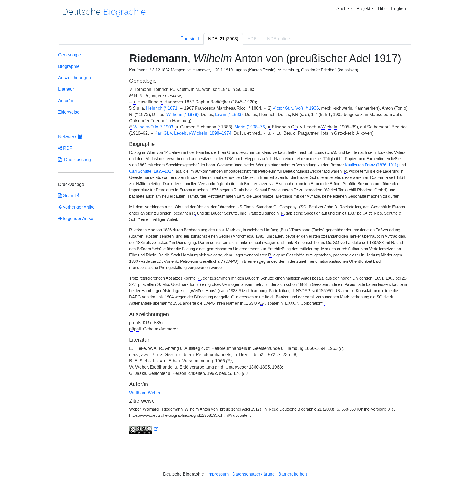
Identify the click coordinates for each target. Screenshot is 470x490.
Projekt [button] (363, 8)
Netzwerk (68, 136)
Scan (68, 195)
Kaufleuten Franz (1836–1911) (371, 165)
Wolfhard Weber (144, 392)
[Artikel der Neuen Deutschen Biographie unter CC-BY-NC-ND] (144, 429)
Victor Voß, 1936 (296, 108)
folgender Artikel (78, 218)
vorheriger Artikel (79, 207)
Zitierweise (68, 112)
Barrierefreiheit (292, 474)
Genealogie (69, 55)
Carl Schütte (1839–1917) (152, 171)
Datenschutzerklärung (253, 474)
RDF (67, 148)
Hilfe (382, 8)
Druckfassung (76, 159)
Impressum (218, 474)
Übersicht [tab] (189, 38)
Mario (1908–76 (249, 127)
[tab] (223, 39)
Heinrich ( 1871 (161, 108)
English (398, 8)
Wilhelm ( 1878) (182, 114)
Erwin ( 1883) (229, 114)
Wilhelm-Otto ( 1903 (153, 127)
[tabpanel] (235, 244)
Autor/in (65, 100)
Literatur (66, 89)
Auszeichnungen (74, 77)
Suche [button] (342, 8)
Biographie (68, 66)
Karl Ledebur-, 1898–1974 (192, 133)
